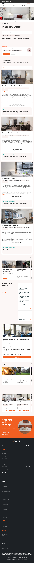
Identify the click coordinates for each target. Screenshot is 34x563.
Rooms (6, 21)
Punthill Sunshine (4, 511)
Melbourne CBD (6, 23)
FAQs (13, 21)
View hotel (5, 410)
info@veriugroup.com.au (23, 557)
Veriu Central (4, 456)
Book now (12, 410)
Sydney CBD (3, 451)
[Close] (12, 1)
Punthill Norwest (4, 464)
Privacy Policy (9, 559)
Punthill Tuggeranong (5, 548)
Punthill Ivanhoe (4, 506)
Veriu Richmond (4, 493)
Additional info (9, 21)
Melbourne (4, 479)
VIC (2, 23)
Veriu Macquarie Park (5, 469)
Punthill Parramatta (4, 466)
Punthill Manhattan (4, 486)
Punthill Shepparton (4, 517)
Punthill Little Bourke (7, 401)
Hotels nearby (24, 21)
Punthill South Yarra (4, 488)
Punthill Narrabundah (5, 545)
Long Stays (15, 21)
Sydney (3, 449)
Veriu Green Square (4, 458)
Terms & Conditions (14, 559)
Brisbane (3, 520)
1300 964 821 (8, 113)
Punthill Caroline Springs (5, 499)
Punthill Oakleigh (4, 509)
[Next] (32, 14)
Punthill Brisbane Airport (5, 524)
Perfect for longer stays (7, 269)
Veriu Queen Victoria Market (6, 491)
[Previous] (2, 14)
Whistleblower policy (20, 559)
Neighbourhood (20, 21)
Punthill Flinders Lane (21, 401)
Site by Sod (25, 559)
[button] (32, 3)
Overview (3, 21)
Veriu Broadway (4, 453)
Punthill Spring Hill (4, 526)
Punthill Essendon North (5, 504)
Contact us (8, 557)
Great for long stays (5, 35)
